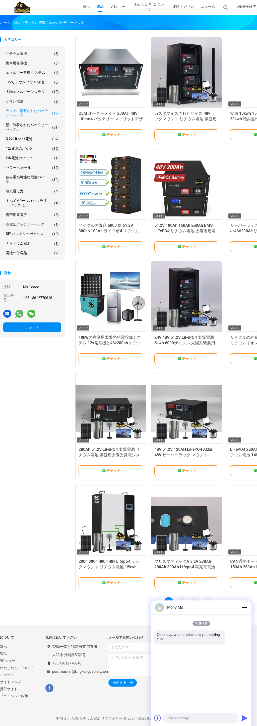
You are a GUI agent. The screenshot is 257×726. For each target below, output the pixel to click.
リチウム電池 (32, 53)
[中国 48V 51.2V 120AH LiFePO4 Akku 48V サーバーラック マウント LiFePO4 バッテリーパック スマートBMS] (186, 408)
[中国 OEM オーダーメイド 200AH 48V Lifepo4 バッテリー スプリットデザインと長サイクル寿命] (111, 72)
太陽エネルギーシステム (32, 92)
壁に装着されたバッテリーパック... (32, 127)
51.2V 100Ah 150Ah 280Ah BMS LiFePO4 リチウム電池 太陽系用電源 (185, 231)
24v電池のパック (32, 158)
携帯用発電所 (32, 215)
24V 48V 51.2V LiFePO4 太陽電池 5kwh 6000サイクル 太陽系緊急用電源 (184, 343)
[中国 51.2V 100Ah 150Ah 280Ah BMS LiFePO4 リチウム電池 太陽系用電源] (186, 184)
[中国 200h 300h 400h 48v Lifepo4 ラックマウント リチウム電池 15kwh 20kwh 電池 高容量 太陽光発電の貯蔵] (111, 520)
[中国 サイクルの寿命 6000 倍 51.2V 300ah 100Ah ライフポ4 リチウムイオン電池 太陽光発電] (111, 184)
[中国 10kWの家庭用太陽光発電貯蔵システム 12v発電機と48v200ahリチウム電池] (111, 296)
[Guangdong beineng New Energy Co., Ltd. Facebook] (49, 688)
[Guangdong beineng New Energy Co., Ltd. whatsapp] (19, 313)
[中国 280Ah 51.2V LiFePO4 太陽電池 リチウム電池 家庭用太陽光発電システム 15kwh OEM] (111, 408)
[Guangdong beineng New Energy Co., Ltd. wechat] (31, 313)
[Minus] (244, 607)
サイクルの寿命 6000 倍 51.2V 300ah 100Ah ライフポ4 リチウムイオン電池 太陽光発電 (109, 231)
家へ (3, 647)
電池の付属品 (32, 253)
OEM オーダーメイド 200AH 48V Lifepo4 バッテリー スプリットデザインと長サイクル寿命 (111, 119)
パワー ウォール (32, 167)
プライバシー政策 (14, 696)
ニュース (7, 675)
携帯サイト (9, 689)
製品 (3, 654)
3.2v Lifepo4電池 (32, 139)
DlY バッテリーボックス (32, 234)
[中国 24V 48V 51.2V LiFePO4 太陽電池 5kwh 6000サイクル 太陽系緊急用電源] (186, 296)
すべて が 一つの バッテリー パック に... (32, 203)
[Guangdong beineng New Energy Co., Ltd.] (22, 8)
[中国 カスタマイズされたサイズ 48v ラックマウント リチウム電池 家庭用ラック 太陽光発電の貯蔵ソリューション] (186, 72)
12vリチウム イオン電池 (32, 82)
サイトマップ (10, 682)
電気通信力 (32, 191)
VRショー (7, 661)
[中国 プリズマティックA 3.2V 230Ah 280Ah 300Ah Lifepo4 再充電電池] (186, 520)
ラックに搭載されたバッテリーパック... (32, 113)
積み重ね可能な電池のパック (32, 179)
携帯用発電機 (32, 63)
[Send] (244, 717)
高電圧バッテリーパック (32, 224)
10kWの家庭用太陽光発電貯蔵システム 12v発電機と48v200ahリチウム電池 (110, 343)
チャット (32, 327)
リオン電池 (32, 101)
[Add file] (157, 717)
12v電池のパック (32, 148)
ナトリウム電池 (32, 243)
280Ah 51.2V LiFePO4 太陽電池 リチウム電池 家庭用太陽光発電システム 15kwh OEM (109, 455)
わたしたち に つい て (17, 668)
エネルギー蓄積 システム (32, 73)
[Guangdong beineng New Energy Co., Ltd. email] (7, 313)
